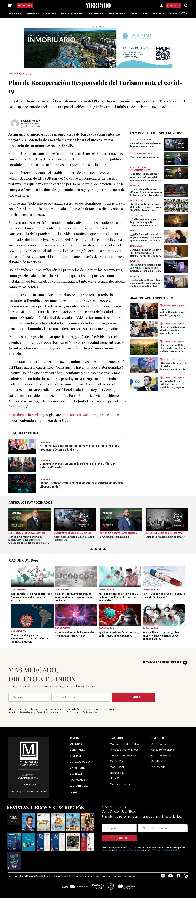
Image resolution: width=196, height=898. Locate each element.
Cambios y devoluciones (124, 876)
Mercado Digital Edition (125, 744)
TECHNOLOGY (77, 779)
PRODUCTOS (117, 738)
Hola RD (115, 778)
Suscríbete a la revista (25, 414)
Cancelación (105, 876)
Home (12, 73)
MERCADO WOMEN (80, 761)
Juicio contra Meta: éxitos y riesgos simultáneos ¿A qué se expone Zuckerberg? (172, 385)
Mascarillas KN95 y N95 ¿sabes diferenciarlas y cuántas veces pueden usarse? (161, 635)
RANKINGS (75, 738)
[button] (91, 549)
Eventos (158, 13)
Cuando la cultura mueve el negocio (166, 536)
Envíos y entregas (89, 876)
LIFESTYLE (75, 755)
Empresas (32, 13)
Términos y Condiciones (37, 712)
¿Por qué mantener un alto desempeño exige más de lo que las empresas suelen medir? (172, 333)
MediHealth (96, 13)
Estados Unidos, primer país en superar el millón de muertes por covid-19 (74, 597)
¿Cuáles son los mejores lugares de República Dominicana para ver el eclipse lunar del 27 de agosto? (144, 225)
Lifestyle (50, 13)
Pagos (76, 876)
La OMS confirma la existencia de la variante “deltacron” (164, 595)
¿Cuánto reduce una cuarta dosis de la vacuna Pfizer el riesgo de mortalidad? (118, 597)
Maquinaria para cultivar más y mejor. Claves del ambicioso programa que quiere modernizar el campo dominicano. (146, 180)
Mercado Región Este (123, 755)
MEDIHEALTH (76, 773)
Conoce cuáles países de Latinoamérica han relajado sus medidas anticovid (29, 638)
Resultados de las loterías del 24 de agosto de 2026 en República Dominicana (145, 207)
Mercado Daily (160, 744)
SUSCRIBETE (133, 697)
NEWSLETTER (158, 738)
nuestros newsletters (80, 414)
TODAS (73, 791)
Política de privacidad (62, 876)
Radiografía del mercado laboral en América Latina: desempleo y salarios (32, 597)
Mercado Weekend (162, 749)
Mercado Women (72, 13)
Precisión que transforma (144, 157)
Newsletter (25, 5)
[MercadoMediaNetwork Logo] (29, 753)
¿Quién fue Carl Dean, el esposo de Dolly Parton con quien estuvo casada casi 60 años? (146, 239)
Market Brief (117, 13)
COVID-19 (25, 73)
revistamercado (30, 120)
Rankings (14, 13)
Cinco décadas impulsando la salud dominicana (145, 145)
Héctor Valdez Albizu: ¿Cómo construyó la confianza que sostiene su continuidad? (146, 283)
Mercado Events (120, 784)
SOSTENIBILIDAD (78, 785)
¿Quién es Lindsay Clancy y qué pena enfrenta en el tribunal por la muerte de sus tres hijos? (146, 254)
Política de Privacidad (82, 712)
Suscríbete (173, 5)
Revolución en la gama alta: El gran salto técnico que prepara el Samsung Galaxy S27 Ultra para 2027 (146, 269)
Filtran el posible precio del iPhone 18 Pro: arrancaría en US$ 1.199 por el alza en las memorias (146, 193)
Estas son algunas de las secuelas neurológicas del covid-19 (74, 634)
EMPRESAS (75, 744)
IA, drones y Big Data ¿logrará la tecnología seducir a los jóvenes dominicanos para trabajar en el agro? (172, 351)
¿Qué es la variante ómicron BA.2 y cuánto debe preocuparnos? (119, 634)
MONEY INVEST (78, 749)
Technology (138, 13)
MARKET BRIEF (77, 767)
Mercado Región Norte (124, 749)
